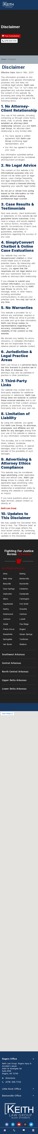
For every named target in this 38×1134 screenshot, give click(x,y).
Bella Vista (7, 579)
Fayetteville (8, 604)
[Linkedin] (13, 1124)
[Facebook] (7, 1124)
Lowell (22, 619)
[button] (11, 36)
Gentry (6, 609)
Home (3, 59)
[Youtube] (19, 1124)
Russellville (7, 634)
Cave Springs (9, 589)
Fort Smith (23, 604)
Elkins (5, 599)
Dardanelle (24, 594)
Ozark (5, 624)
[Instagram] (25, 1124)
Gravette (23, 609)
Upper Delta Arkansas (14, 680)
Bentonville (24, 579)
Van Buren (7, 644)
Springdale (7, 639)
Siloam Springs (25, 634)
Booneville (23, 584)
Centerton (23, 589)
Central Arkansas (11, 663)
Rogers (22, 629)
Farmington (24, 599)
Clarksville (7, 594)
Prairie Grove (8, 629)
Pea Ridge (23, 624)
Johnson (6, 619)
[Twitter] (31, 1124)
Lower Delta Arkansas (14, 688)
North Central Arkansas (15, 671)
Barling (22, 574)
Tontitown (23, 639)
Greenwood (8, 614)
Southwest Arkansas (13, 654)
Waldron (23, 644)
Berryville (7, 584)
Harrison (23, 614)
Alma (5, 574)
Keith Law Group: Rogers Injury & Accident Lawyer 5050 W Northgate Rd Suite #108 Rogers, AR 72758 (16, 1068)
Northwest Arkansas (13, 568)
